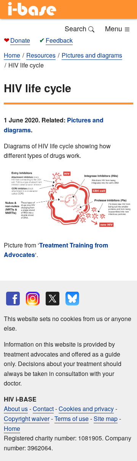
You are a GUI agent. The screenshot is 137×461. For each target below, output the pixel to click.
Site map (106, 418)
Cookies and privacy (86, 408)
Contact (43, 408)
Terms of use (71, 418)
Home (12, 428)
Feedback (59, 40)
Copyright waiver (26, 418)
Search (76, 28)
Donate (20, 40)
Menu (114, 28)
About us (16, 408)
